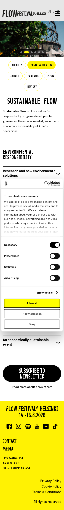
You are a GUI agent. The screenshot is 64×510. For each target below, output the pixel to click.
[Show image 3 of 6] (31, 52)
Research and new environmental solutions (29, 174)
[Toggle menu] (57, 14)
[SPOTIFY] (28, 426)
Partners (33, 76)
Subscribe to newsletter (32, 374)
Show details (44, 292)
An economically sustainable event (26, 342)
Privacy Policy (50, 481)
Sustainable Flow (41, 65)
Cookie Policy (51, 486)
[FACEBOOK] (9, 426)
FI (49, 12)
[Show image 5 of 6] (39, 52)
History (32, 87)
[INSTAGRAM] (19, 426)
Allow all (32, 303)
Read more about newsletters (32, 387)
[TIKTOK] (55, 426)
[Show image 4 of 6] (35, 52)
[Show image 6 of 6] (43, 52)
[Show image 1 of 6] (21, 52)
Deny (32, 324)
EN (58, 12)
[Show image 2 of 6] (26, 52)
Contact (14, 76)
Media (51, 76)
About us (17, 65)
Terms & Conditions (46, 492)
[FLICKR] (46, 426)
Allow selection (32, 313)
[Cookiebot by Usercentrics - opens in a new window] (45, 183)
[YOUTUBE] (37, 426)
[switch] (55, 256)
